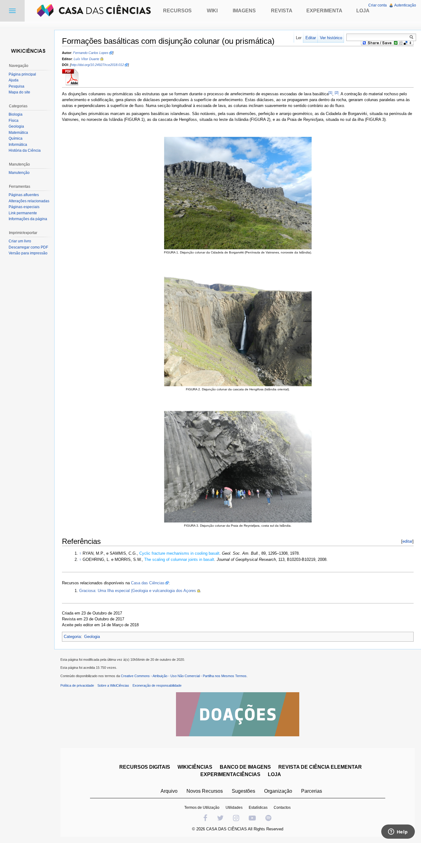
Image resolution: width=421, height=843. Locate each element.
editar (407, 541)
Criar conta (377, 5)
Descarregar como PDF (28, 247)
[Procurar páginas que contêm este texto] (412, 37)
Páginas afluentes (24, 195)
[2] (336, 92)
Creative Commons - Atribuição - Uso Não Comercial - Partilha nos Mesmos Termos (184, 676)
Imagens (244, 10)
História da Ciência (25, 150)
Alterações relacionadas (29, 201)
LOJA (274, 774)
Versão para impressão (28, 253)
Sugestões (243, 791)
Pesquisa (16, 86)
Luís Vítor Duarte (86, 59)
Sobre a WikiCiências (113, 685)
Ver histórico (331, 37)
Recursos (177, 10)
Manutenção (19, 173)
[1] (330, 92)
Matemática (18, 132)
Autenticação (405, 5)
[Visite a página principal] (27, 50)
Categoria (72, 636)
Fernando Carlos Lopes (90, 53)
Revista (281, 10)
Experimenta (324, 10)
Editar (310, 37)
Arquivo (169, 791)
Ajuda (13, 80)
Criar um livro (20, 241)
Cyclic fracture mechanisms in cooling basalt (179, 553)
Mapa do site (19, 92)
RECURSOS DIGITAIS (144, 767)
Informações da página (28, 219)
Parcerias (311, 791)
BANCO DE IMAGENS (245, 767)
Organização (278, 791)
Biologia (15, 114)
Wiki (212, 10)
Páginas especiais (24, 207)
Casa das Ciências (148, 583)
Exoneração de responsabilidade (157, 685)
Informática (18, 144)
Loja (363, 10)
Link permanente (23, 213)
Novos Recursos (204, 791)
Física (13, 120)
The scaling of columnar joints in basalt (179, 559)
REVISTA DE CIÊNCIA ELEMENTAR (320, 767)
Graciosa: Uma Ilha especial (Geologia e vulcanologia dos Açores (137, 590)
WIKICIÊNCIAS (195, 767)
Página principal (22, 74)
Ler (298, 37)
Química (15, 138)
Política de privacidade (77, 685)
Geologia (92, 636)
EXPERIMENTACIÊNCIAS (230, 774)
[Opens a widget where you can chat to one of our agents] (398, 832)
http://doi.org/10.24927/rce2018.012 (97, 65)
